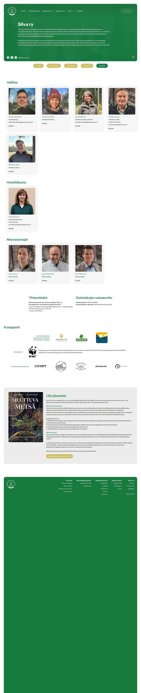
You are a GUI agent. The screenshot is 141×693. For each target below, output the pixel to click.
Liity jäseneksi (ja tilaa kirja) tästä (59, 456)
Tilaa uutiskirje (68, 486)
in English (79, 11)
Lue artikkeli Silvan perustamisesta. (41, 36)
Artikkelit (105, 486)
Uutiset (105, 491)
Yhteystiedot (71, 66)
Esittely (11, 126)
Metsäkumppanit (34, 11)
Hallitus (38, 66)
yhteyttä (57, 352)
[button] (48, 11)
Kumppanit (87, 66)
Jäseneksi (102, 66)
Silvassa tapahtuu (67, 483)
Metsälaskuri (118, 486)
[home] (13, 11)
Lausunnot (104, 494)
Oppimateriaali (117, 483)
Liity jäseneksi (127, 11)
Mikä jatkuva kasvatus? (65, 488)
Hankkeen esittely (85, 483)
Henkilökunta (53, 66)
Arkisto (119, 488)
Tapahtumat (87, 486)
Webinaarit (104, 488)
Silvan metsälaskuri (110, 412)
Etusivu (23, 11)
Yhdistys (131, 483)
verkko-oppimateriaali (54, 414)
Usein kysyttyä (67, 491)
